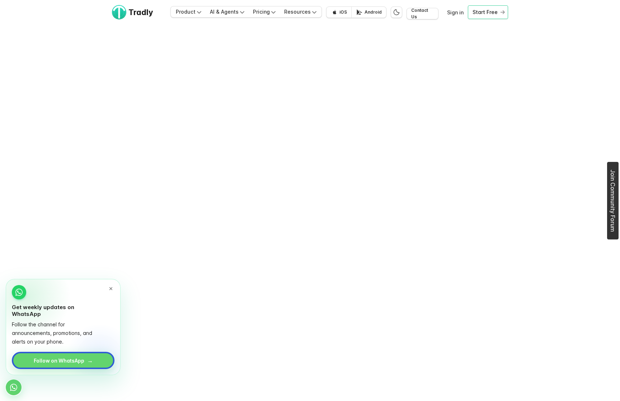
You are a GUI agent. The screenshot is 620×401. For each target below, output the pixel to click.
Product (186, 12)
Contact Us (419, 13)
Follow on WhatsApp (63, 360)
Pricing (261, 12)
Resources (297, 12)
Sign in (455, 12)
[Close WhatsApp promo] (111, 289)
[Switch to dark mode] (396, 12)
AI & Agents (224, 12)
